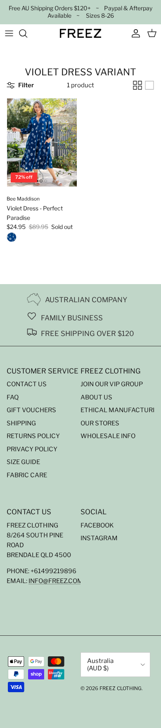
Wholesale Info (107, 436)
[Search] (27, 33)
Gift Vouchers (31, 410)
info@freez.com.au (60, 581)
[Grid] (137, 85)
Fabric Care (27, 475)
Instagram (99, 538)
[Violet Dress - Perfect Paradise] (11, 238)
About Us (96, 397)
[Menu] (9, 33)
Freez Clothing (120, 688)
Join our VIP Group (111, 384)
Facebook (97, 525)
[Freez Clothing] (80, 33)
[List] (149, 85)
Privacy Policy (32, 449)
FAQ (13, 397)
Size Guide (23, 462)
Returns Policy (33, 436)
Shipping (21, 423)
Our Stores (99, 423)
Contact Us (27, 384)
